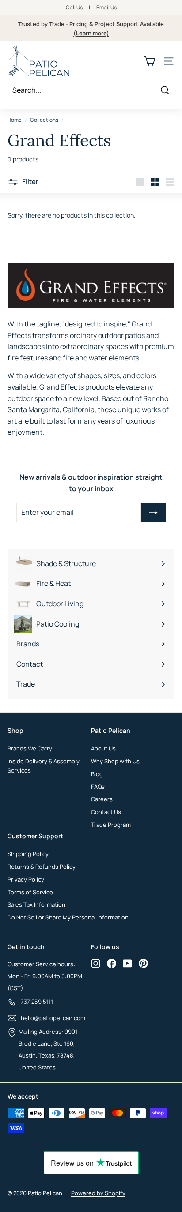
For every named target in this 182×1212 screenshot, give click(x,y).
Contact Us (106, 812)
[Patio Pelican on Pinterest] (143, 963)
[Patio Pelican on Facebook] (111, 963)
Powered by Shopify (98, 1193)
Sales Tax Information (36, 904)
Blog (97, 774)
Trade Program (111, 825)
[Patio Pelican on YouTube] (127, 963)
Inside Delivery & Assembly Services (44, 765)
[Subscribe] (153, 512)
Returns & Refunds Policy (42, 867)
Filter (29, 181)
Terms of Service (30, 892)
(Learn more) (91, 33)
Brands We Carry (30, 748)
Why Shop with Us (115, 761)
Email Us (106, 7)
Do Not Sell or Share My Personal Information (68, 917)
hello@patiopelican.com (53, 1018)
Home (15, 120)
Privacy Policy (26, 879)
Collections (44, 120)
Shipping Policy (28, 854)
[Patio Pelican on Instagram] (95, 963)
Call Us (74, 7)
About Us (103, 748)
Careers (102, 799)
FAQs (98, 787)
